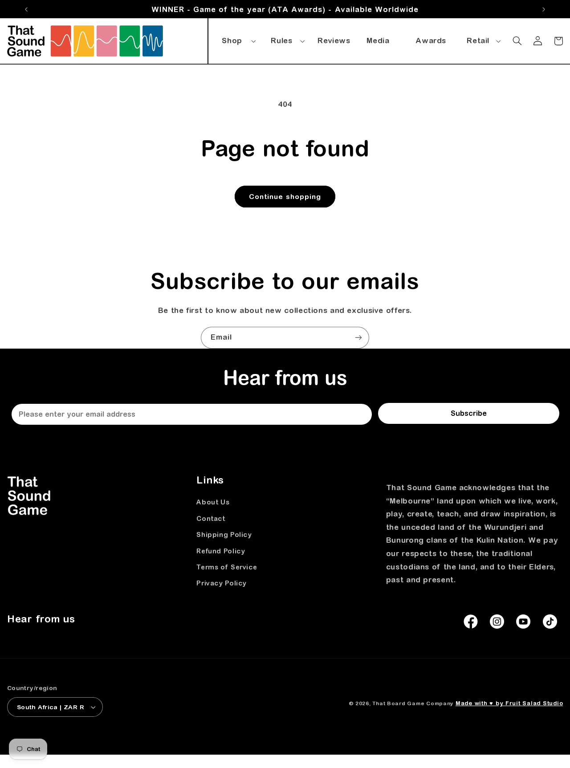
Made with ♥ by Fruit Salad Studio (509, 703)
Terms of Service (226, 567)
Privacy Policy (221, 583)
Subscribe (469, 413)
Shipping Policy (224, 534)
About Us (212, 502)
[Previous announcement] (26, 9)
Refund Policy (220, 551)
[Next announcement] (544, 9)
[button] (237, 39)
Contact (210, 518)
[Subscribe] (358, 338)
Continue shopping (285, 196)
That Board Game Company (412, 703)
